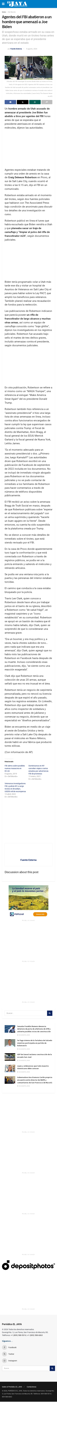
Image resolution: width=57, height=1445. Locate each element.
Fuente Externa (16, 49)
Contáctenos (31, 1387)
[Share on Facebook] (10, 102)
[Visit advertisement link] (28, 901)
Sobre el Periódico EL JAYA (12, 1387)
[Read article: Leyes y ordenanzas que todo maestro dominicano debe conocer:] (10, 1068)
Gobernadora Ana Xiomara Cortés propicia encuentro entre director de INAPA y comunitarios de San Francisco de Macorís (34, 1080)
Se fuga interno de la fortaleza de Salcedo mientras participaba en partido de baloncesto (34, 1043)
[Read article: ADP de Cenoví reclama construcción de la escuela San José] (10, 1057)
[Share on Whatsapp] (35, 102)
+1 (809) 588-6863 (35, 1335)
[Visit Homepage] (17, 4)
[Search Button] (49, 1013)
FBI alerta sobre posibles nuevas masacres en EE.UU (15, 768)
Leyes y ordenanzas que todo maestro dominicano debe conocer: (33, 1067)
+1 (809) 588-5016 (18, 1335)
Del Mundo (12, 12)
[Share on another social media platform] (46, 102)
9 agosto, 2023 (31, 49)
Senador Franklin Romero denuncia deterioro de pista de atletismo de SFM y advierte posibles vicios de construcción (34, 1029)
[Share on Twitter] (22, 102)
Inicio (4, 12)
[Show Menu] (3, 4)
